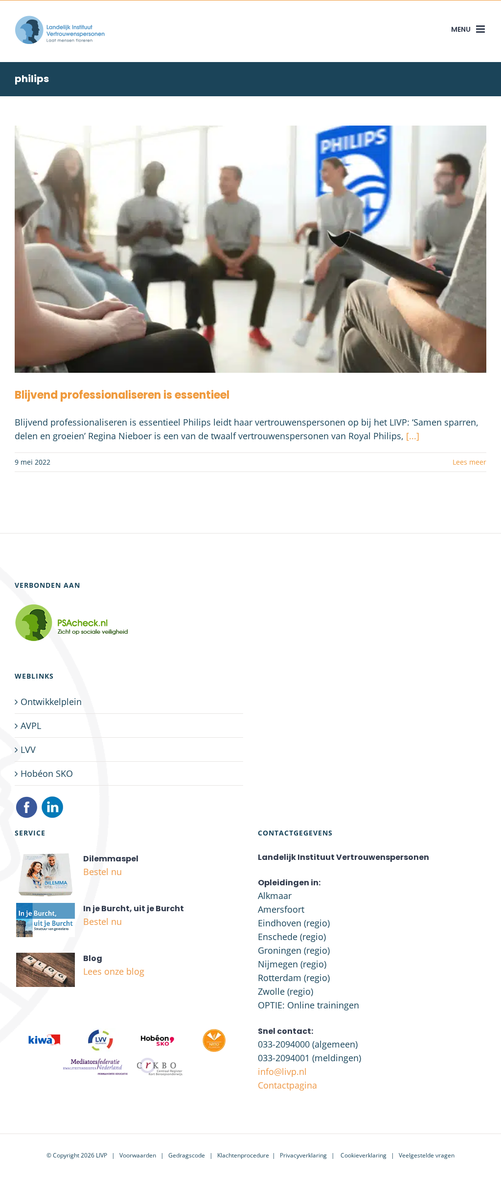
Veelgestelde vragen (427, 1155)
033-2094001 (284, 1058)
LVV (28, 749)
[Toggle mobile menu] (481, 29)
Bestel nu (102, 871)
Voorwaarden (137, 1155)
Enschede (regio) (292, 936)
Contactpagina (287, 1085)
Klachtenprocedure (243, 1155)
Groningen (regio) (294, 950)
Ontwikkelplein (51, 701)
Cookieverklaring (364, 1155)
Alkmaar (275, 895)
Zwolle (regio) (285, 991)
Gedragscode (186, 1155)
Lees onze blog (113, 971)
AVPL (31, 725)
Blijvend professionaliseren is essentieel (122, 395)
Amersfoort (281, 909)
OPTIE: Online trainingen (308, 1005)
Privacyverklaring (303, 1155)
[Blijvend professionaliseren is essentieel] (250, 249)
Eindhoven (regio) (294, 923)
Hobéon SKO (47, 773)
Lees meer (469, 462)
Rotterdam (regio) (294, 978)
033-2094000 (284, 1044)
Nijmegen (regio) (292, 964)
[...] (412, 436)
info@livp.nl (282, 1071)
